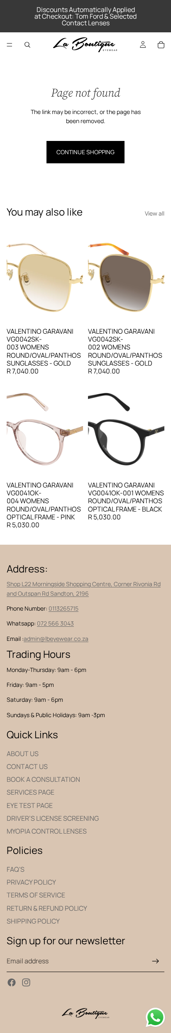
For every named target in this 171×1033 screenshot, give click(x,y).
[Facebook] (12, 982)
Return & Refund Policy (47, 907)
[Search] (27, 45)
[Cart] (161, 45)
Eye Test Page (30, 805)
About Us (23, 753)
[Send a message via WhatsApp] (155, 1017)
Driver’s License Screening (53, 818)
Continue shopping (85, 152)
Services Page (30, 792)
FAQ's (15, 869)
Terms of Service (36, 895)
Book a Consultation (43, 779)
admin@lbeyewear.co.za (56, 639)
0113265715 (63, 608)
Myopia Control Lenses (47, 831)
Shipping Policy (33, 920)
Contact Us (27, 766)
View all (154, 213)
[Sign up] (155, 961)
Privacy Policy (31, 882)
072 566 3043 (55, 623)
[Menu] (9, 44)
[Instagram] (26, 982)
